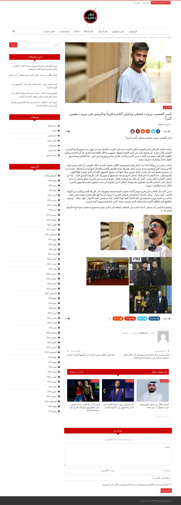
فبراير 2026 (52, 205)
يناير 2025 (53, 269)
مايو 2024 (53, 308)
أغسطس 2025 (51, 234)
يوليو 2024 (52, 298)
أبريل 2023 (52, 372)
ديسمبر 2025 (51, 215)
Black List (88, 31)
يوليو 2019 (52, 406)
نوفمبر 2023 (52, 338)
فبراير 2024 (52, 323)
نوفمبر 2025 (52, 220)
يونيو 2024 (52, 303)
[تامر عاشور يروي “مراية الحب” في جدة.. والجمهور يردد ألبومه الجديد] (118, 390)
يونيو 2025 (52, 244)
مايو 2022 (53, 387)
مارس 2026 (52, 200)
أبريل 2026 (52, 195)
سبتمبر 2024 (51, 288)
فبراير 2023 (52, 382)
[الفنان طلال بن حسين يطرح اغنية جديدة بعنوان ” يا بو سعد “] (153, 390)
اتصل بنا (137, 3)
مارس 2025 (52, 259)
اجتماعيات (64, 31)
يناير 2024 (53, 328)
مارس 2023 (52, 377)
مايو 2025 (53, 249)
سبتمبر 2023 (51, 347)
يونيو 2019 (52, 411)
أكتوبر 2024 (52, 284)
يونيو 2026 (52, 185)
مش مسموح (118, 31)
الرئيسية (145, 3)
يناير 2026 (53, 210)
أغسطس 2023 (51, 352)
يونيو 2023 (52, 362)
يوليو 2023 (52, 357)
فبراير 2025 (52, 264)
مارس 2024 (52, 318)
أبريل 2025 (52, 254)
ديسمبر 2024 (51, 274)
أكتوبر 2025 (52, 225)
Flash (76, 31)
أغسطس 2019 (51, 401)
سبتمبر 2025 (51, 230)
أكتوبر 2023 (52, 343)
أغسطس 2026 (51, 176)
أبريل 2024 (52, 313)
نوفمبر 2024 (52, 279)
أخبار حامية (49, 31)
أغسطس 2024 (51, 293)
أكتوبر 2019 (52, 392)
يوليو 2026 (52, 180)
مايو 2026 (53, 190)
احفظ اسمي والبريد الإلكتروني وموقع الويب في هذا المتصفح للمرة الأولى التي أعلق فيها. (135, 485)
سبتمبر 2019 (51, 396)
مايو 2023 (53, 367)
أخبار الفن (167, 107)
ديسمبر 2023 (51, 333)
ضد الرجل (102, 31)
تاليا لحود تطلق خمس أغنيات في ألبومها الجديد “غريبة (91, 355)
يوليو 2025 (52, 239)
